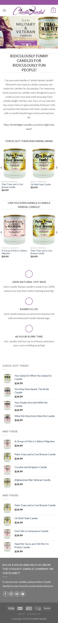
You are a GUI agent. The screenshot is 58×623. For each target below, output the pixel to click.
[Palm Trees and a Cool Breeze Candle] (14, 163)
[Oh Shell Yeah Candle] (43, 163)
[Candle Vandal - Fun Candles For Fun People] (29, 10)
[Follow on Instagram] (11, 594)
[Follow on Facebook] (5, 594)
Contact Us (33, 614)
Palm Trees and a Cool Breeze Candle (12, 185)
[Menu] (4, 10)
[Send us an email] (17, 594)
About (21, 614)
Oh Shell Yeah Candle (41, 184)
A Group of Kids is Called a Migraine (14, 252)
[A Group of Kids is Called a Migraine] (14, 229)
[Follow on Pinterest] (22, 594)
